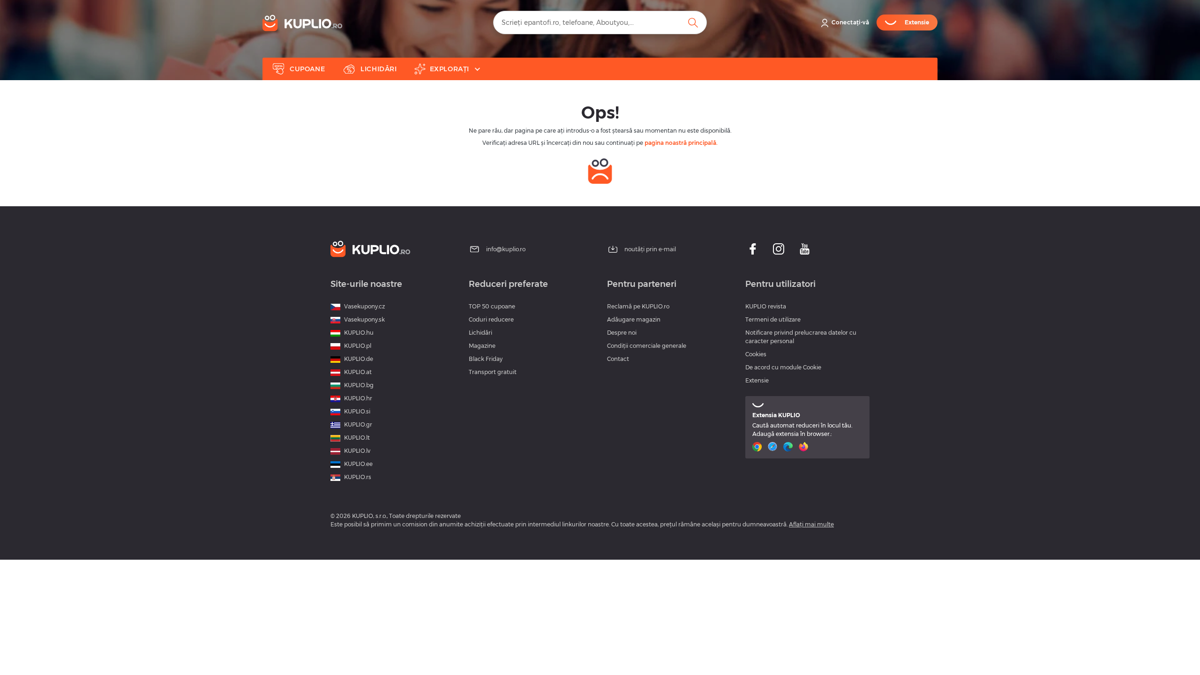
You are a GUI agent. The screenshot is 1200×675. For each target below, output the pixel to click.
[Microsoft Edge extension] (789, 446)
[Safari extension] (774, 446)
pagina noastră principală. (681, 142)
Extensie (757, 380)
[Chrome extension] (758, 446)
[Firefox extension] (804, 446)
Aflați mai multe (811, 524)
